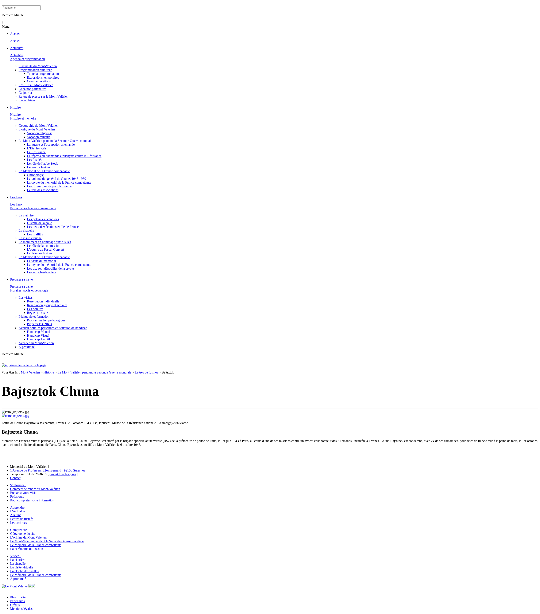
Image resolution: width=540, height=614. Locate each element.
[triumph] (15, 416)
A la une (15, 515)
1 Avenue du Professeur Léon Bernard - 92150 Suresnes (47, 470)
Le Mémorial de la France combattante (35, 545)
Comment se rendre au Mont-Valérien (35, 489)
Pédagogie (17, 496)
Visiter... (15, 556)
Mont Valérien (30, 372)
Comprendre (18, 530)
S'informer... (18, 485)
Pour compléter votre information (32, 500)
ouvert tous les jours (63, 474)
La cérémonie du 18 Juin (26, 549)
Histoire (48, 372)
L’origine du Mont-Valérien (28, 537)
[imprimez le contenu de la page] (24, 365)
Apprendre (17, 507)
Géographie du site (22, 533)
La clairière (17, 560)
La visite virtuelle (21, 567)
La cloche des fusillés (24, 571)
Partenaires (17, 601)
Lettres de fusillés (146, 372)
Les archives (18, 522)
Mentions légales (21, 608)
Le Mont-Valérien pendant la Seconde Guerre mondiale (94, 372)
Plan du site (18, 597)
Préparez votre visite (23, 492)
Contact (15, 478)
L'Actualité (17, 511)
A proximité (18, 578)
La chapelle (18, 563)
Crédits (15, 605)
